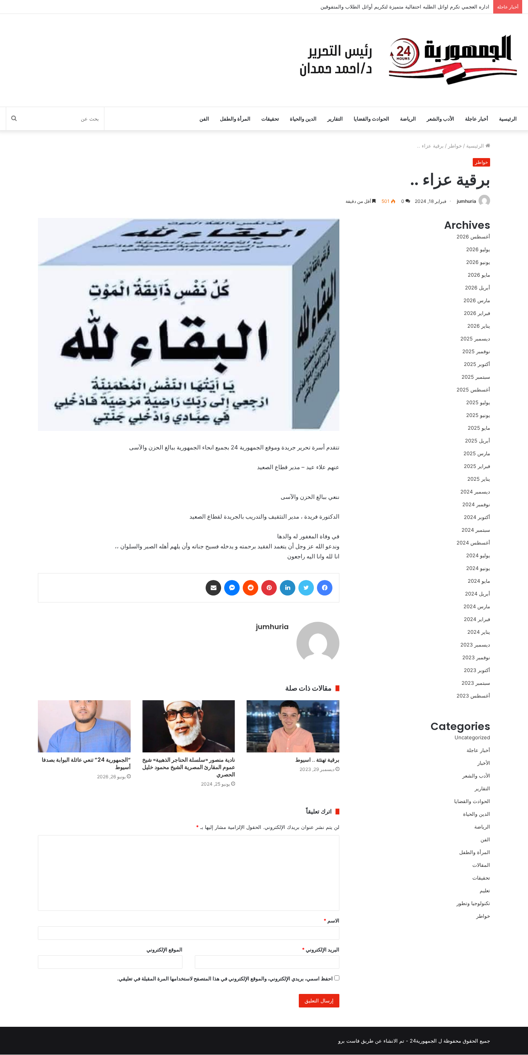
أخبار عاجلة (476, 119)
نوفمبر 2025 (476, 351)
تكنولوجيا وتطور (473, 903)
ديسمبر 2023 (475, 645)
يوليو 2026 (478, 249)
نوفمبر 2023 (476, 657)
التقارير (335, 119)
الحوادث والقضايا (371, 119)
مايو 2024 (479, 581)
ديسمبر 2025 (475, 338)
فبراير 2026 (477, 313)
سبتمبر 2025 (476, 377)
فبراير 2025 (477, 466)
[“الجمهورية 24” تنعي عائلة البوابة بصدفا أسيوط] (84, 726)
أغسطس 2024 (473, 542)
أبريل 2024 (477, 593)
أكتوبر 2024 (477, 517)
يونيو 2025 (478, 415)
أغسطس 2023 (473, 696)
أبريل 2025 (477, 440)
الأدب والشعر (440, 119)
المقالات (481, 865)
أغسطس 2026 (473, 236)
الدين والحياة (303, 119)
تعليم (485, 890)
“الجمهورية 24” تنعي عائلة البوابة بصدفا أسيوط (86, 763)
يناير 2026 (478, 326)
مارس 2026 (476, 300)
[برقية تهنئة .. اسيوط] (293, 726)
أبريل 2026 (477, 287)
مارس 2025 (476, 453)
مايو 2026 (479, 275)
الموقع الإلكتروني (164, 949)
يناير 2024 (478, 632)
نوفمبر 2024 (476, 504)
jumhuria (466, 201)
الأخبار (483, 763)
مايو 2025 (479, 428)
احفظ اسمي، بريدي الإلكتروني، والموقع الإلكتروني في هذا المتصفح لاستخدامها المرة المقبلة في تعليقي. (225, 978)
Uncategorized (472, 737)
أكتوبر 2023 (477, 670)
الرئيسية (508, 119)
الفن (204, 119)
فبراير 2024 (477, 619)
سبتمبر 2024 (476, 530)
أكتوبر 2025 (477, 364)
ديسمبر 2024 (475, 491)
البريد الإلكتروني (320, 949)
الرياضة (408, 119)
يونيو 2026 (478, 262)
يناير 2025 (478, 479)
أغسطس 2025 (473, 389)
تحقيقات (270, 119)
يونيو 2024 (478, 568)
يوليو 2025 (478, 402)
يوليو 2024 (478, 555)
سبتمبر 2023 (476, 683)
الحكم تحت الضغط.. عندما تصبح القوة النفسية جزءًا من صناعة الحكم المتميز (408, 10)
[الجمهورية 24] (406, 60)
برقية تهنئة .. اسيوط (317, 760)
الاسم (331, 920)
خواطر (455, 146)
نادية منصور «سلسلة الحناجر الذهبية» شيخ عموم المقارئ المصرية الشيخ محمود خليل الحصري (188, 767)
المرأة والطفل (235, 119)
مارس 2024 (476, 606)
